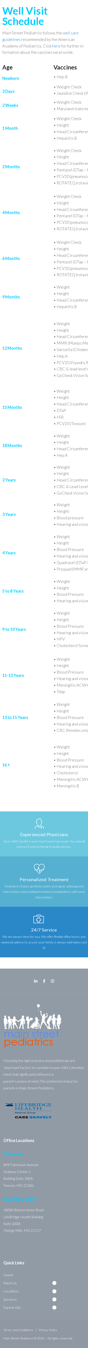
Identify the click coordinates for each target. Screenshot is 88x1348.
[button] (31, 1283)
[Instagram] (52, 981)
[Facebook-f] (44, 981)
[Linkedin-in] (36, 981)
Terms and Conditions (18, 1330)
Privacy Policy (48, 1330)
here (56, 45)
